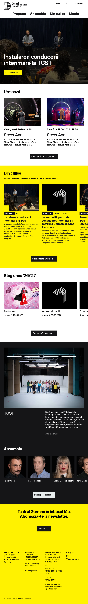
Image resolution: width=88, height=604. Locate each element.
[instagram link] (44, 544)
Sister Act (12, 134)
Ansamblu (38, 14)
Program (19, 14)
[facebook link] (38, 544)
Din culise (57, 14)
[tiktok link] (50, 544)
